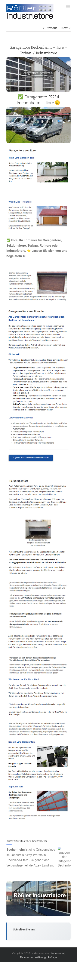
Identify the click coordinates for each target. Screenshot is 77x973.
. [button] (26, 256)
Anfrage (52, 957)
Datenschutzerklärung (33, 957)
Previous (51, 28)
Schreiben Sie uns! (24, 929)
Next (64, 28)
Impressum (57, 953)
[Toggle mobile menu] (68, 6)
